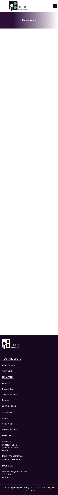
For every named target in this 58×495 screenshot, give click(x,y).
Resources (7, 413)
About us (6, 383)
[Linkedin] (3, 354)
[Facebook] (10, 354)
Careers (5, 400)
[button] (55, 6)
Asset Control (8, 371)
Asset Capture (8, 365)
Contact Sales (8, 389)
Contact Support (9, 394)
